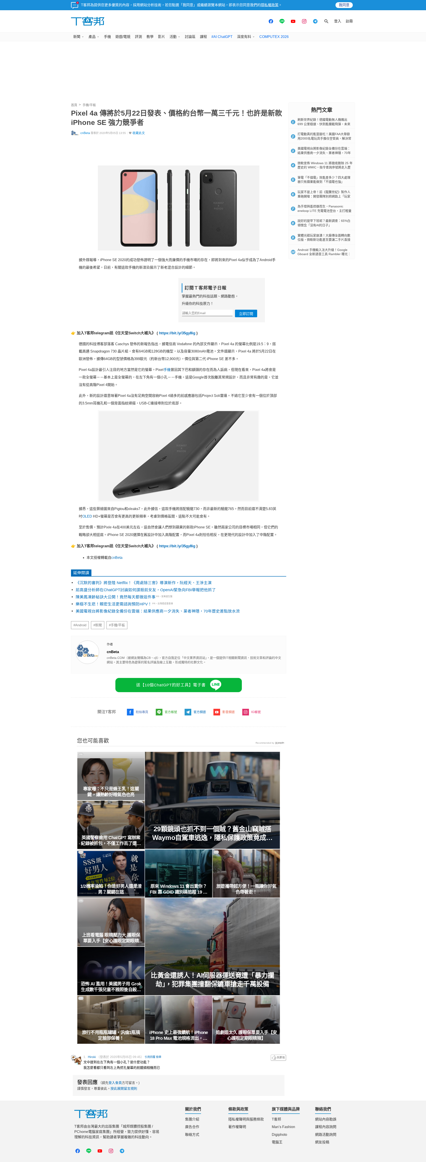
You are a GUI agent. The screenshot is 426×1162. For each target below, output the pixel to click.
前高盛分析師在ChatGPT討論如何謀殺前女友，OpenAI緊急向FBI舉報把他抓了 (146, 590)
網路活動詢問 (325, 1134)
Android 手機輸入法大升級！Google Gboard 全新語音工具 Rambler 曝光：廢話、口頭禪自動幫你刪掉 (324, 254)
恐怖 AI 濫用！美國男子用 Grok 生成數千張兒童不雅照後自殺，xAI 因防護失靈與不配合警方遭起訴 (111, 987)
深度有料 (244, 37)
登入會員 (115, 1083)
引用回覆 (150, 1057)
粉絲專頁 (142, 712)
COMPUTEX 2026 (274, 37)
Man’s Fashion (283, 1127)
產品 (92, 37)
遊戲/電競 (122, 37)
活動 (173, 37)
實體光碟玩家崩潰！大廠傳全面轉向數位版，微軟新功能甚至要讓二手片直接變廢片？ (324, 240)
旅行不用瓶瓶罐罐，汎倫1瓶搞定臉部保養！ (111, 1035)
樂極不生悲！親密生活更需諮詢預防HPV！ (114, 604)
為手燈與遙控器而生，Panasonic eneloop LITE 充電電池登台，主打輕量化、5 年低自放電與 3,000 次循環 (324, 211)
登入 (337, 21)
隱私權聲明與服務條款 (246, 1119)
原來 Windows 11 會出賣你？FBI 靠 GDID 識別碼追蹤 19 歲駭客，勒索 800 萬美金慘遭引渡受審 (178, 889)
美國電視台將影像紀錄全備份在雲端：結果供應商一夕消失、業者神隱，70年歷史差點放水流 (158, 611)
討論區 (190, 37)
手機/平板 (89, 104)
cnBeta (85, 133)
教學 (150, 37)
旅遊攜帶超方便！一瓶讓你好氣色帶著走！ (246, 889)
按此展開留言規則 (123, 1088)
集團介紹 (192, 1119)
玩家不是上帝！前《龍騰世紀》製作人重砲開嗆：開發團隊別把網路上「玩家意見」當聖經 (324, 196)
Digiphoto (279, 1134)
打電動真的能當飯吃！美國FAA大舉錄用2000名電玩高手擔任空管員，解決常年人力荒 (324, 138)
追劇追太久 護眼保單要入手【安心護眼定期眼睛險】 (246, 1035)
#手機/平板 (117, 625)
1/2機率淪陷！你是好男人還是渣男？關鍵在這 (111, 889)
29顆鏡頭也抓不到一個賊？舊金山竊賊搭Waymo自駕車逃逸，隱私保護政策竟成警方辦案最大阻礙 (212, 833)
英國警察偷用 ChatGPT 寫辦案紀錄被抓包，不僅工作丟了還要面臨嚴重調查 (111, 840)
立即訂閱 (246, 314)
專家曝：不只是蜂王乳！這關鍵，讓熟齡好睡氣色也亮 (111, 791)
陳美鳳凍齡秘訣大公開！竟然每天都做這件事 (116, 597)
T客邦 (276, 1119)
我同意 (344, 5)
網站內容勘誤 (325, 1119)
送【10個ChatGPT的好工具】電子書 (171, 685)
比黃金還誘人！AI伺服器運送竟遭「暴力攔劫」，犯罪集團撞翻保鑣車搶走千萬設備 (212, 980)
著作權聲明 (237, 1127)
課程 (203, 37)
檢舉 (158, 1057)
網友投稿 (322, 1142)
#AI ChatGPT (222, 37)
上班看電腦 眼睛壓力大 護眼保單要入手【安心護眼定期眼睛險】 (111, 938)
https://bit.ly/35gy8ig (177, 333)
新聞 (76, 37)
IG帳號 (256, 712)
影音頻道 (228, 712)
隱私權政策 (269, 5)
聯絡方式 (192, 1134)
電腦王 (277, 1142)
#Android (79, 625)
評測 (138, 37)
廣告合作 (192, 1127)
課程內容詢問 (325, 1127)
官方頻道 (199, 712)
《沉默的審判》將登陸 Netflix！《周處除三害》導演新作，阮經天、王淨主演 (144, 583)
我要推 (278, 1058)
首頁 (74, 104)
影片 (161, 37)
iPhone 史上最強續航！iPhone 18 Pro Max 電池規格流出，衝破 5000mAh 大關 (178, 1035)
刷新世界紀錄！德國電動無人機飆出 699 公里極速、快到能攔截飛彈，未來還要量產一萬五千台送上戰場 (324, 124)
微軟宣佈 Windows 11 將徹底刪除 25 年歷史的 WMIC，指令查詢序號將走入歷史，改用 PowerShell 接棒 (325, 167)
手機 (107, 37)
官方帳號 (171, 712)
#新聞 (97, 625)
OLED (87, 516)
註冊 (349, 21)
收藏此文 (138, 133)
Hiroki (92, 1057)
